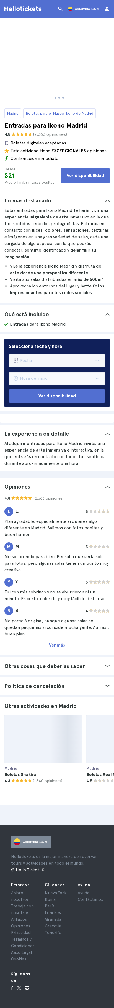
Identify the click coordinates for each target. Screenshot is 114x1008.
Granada (53, 919)
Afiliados (19, 919)
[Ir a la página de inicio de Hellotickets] (24, 9)
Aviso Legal (21, 952)
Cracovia (53, 925)
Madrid (13, 113)
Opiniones (20, 925)
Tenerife (53, 932)
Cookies (18, 959)
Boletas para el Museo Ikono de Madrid (59, 113)
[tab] (57, 200)
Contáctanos (90, 899)
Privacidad (21, 932)
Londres (53, 912)
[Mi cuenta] (107, 9)
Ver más (57, 645)
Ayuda (83, 892)
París (50, 906)
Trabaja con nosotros (22, 909)
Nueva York (55, 892)
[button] (57, 200)
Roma (50, 899)
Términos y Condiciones (23, 942)
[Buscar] (60, 9)
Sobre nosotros (20, 896)
